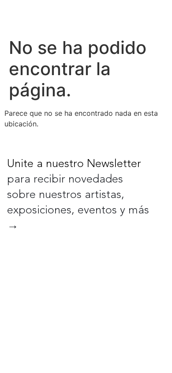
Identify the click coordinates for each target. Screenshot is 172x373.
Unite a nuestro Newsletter (74, 164)
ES (130, 16)
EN (112, 16)
